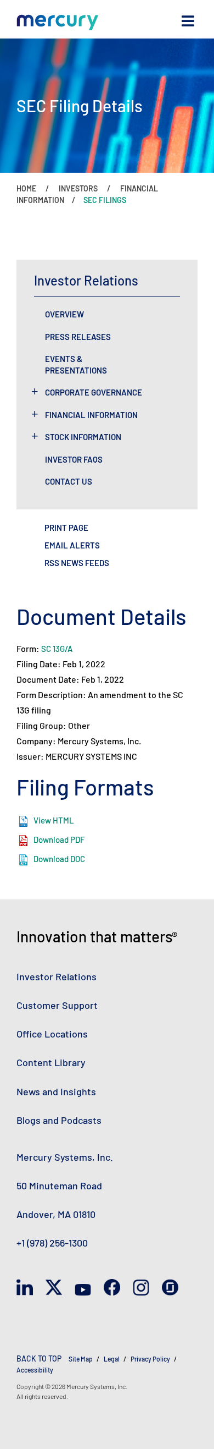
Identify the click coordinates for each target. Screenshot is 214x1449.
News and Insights (56, 1091)
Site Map (81, 1359)
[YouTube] (83, 1287)
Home (26, 188)
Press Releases (78, 337)
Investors (78, 188)
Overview (64, 314)
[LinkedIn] (24, 1287)
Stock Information (83, 437)
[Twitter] (54, 1287)
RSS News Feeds (76, 563)
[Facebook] (112, 1287)
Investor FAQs (74, 459)
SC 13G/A (56, 649)
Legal (112, 1359)
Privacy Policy (150, 1359)
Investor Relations (56, 976)
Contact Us (68, 481)
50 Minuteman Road (59, 1185)
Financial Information (91, 415)
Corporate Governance (93, 392)
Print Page (66, 528)
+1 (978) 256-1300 (52, 1243)
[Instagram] (141, 1287)
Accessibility (34, 1370)
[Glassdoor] (170, 1287)
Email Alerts (72, 545)
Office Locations (52, 1034)
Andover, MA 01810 (55, 1214)
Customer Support (57, 1005)
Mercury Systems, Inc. (64, 1157)
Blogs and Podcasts (59, 1120)
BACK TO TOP (38, 1358)
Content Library (51, 1062)
